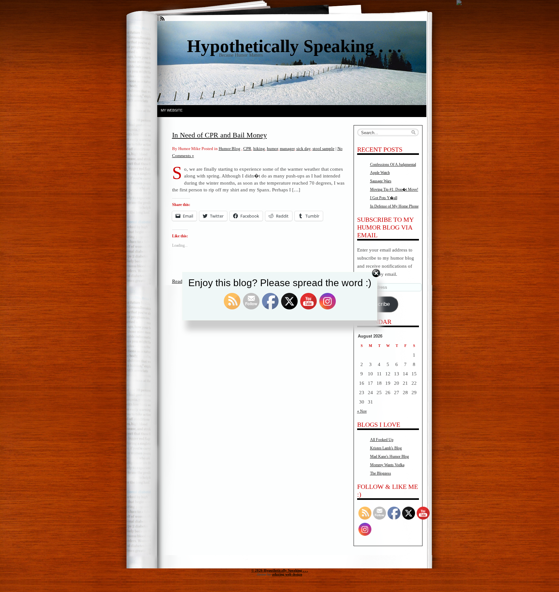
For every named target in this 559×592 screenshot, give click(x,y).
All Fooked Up (381, 439)
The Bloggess (380, 473)
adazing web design (287, 574)
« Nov (362, 411)
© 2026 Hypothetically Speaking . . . (279, 570)
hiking (259, 148)
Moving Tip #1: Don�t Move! (394, 189)
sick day (303, 148)
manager (287, 148)
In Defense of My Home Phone (394, 206)
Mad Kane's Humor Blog (389, 456)
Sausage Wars (380, 181)
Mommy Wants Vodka (387, 465)
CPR (247, 148)
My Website (171, 110)
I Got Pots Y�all (383, 198)
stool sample (323, 148)
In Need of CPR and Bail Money (219, 135)
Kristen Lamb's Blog (386, 448)
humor (272, 148)
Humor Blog (229, 148)
